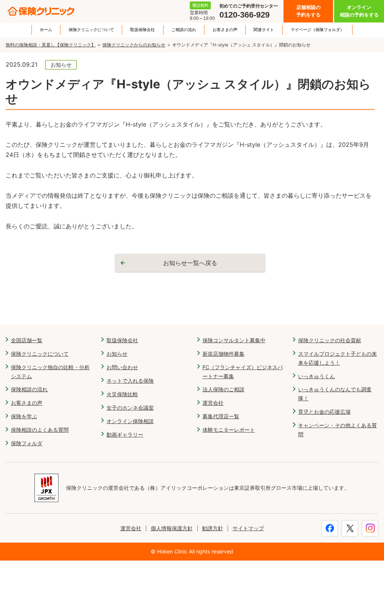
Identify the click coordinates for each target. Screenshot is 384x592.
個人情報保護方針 (172, 528)
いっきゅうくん (316, 376)
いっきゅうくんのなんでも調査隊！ (335, 393)
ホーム (46, 30)
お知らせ (117, 353)
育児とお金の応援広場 (324, 412)
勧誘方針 (212, 528)
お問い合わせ (122, 367)
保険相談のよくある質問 (40, 429)
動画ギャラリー (124, 434)
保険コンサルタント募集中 (234, 340)
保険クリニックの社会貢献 (329, 340)
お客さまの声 (225, 30)
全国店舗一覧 (26, 340)
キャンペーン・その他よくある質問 (337, 429)
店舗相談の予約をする (308, 11)
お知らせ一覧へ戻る (190, 263)
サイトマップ (248, 528)
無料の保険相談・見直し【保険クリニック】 (51, 45)
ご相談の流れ (183, 30)
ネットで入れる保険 (130, 380)
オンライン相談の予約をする (359, 11)
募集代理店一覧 (220, 416)
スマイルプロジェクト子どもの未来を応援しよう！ (337, 358)
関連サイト (264, 30)
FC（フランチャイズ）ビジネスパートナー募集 (242, 371)
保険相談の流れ (29, 389)
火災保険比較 (122, 394)
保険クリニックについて (91, 30)
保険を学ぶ (24, 416)
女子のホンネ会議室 (130, 407)
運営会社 (213, 403)
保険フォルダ (26, 443)
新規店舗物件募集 (223, 353)
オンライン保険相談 (130, 421)
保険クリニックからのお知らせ (133, 45)
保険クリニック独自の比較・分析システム (50, 371)
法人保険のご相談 (223, 389)
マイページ (317, 30)
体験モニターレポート (228, 429)
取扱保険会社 (142, 30)
